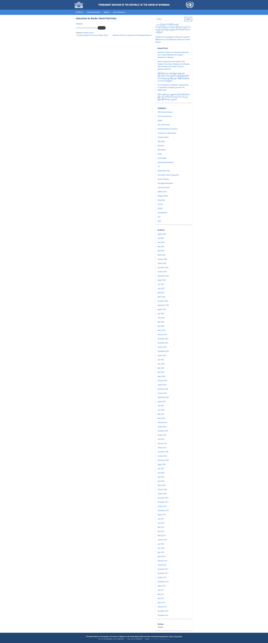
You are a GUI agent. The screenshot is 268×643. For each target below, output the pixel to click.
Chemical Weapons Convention (168, 129)
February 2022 (162, 423)
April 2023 (161, 372)
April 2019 (161, 531)
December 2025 (163, 268)
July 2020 (161, 469)
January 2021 (162, 448)
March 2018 (161, 557)
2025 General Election (165, 116)
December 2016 (163, 611)
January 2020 (162, 494)
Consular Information (93, 12)
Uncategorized (162, 213)
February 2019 (162, 540)
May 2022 (161, 414)
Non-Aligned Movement (165, 183)
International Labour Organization (168, 175)
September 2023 (163, 351)
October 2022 (162, 393)
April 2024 (161, 326)
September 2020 (163, 460)
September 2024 (163, 305)
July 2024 (161, 314)
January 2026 (162, 263)
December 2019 (163, 498)
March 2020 (161, 485)
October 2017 (162, 577)
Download (101, 28)
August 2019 (162, 515)
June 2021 (161, 439)
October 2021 (162, 435)
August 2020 (162, 464)
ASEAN (160, 120)
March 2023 (161, 376)
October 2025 (162, 272)
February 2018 (162, 561)
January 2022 (162, 427)
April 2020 (161, 481)
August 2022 (162, 402)
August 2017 (162, 586)
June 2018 (161, 548)
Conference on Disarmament (167, 133)
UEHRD (160, 208)
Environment (162, 150)
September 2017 (163, 582)
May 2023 (161, 368)
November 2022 (163, 389)
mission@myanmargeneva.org (159, 639)
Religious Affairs (163, 196)
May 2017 (161, 594)
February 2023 (162, 381)
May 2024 (161, 322)
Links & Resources (119, 12)
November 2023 (163, 343)
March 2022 (161, 418)
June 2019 (161, 523)
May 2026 (161, 247)
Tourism (160, 204)
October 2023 (162, 347)
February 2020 (162, 490)
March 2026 (161, 255)
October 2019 (162, 506)
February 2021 (162, 443)
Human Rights (162, 158)
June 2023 (161, 364)
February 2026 (162, 259)
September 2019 (163, 510)
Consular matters (88, 33)
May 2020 (161, 477)
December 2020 (163, 452)
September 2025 (163, 276)
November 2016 (163, 615)
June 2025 (161, 288)
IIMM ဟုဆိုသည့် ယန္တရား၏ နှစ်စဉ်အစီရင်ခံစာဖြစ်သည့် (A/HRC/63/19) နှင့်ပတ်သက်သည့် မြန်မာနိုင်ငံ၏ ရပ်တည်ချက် (174, 96)
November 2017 (163, 573)
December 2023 (163, 339)
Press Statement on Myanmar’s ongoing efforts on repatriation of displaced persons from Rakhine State (173, 87)
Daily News (161, 141)
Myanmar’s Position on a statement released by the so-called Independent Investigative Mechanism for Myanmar (173, 54)
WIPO (159, 221)
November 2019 (163, 502)
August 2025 (162, 280)
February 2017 (162, 607)
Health (160, 154)
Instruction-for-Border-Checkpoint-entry (86, 28)
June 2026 (161, 242)
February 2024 (162, 335)
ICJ (159, 167)
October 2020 (162, 456)
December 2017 (163, 569)
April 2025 (161, 293)
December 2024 (163, 301)
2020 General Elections (165, 112)
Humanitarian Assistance (165, 162)
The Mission (79, 12)
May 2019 (161, 527)
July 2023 (161, 360)
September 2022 (163, 397)
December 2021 (163, 431)
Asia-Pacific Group (164, 125)
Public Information (163, 188)
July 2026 (161, 238)
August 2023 (162, 355)
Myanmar (107, 12)
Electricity (161, 146)
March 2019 (161, 536)
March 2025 (161, 297)
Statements (161, 200)
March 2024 (161, 330)
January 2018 (162, 565)
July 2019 (161, 519)
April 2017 (161, 598)
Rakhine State (162, 192)
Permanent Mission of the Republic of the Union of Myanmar (134, 4)
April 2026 (161, 251)
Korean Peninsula (163, 179)
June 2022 (161, 410)
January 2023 (162, 385)
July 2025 (161, 284)
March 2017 (161, 603)
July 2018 (161, 544)
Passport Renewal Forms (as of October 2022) (92, 35)
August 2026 (162, 234)
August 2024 (162, 309)
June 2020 (161, 473)
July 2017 (161, 590)
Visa (159, 217)
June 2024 (161, 318)
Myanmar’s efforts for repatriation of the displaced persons (132, 35)
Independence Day (164, 171)
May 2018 (161, 552)
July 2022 (161, 406)
